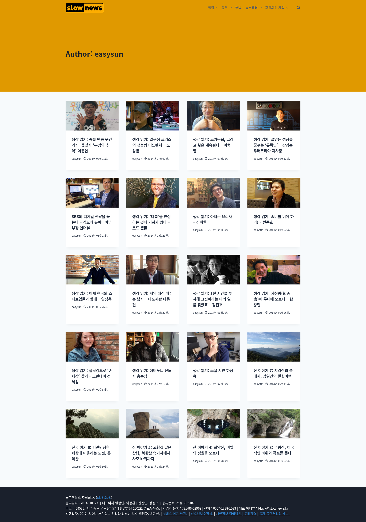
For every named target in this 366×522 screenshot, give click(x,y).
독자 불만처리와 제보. (274, 513)
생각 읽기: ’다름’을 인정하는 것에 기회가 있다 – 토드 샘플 (151, 222)
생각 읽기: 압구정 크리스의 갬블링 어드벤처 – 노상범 (151, 145)
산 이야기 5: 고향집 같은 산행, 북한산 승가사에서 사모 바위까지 (151, 453)
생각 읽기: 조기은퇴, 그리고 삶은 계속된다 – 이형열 (213, 145)
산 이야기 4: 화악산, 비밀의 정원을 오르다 (213, 450)
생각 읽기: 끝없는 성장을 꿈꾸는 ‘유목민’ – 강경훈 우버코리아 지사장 (273, 145)
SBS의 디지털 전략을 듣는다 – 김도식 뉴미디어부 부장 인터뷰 (92, 222)
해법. (238, 7)
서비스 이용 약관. (175, 513)
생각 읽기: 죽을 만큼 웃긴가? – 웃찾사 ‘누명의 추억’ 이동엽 (92, 145)
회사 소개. (104, 497)
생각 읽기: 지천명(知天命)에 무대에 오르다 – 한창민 (273, 299)
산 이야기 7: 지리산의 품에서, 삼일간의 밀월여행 (273, 373)
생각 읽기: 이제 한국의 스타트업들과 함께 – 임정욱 (92, 296)
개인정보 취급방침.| (230, 513)
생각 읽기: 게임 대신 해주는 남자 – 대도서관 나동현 (152, 299)
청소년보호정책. (202, 513)
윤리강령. (250, 513)
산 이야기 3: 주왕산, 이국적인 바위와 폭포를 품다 (274, 450)
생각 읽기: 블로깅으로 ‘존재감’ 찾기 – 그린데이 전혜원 (92, 376)
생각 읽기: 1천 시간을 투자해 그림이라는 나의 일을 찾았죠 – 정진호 (212, 299)
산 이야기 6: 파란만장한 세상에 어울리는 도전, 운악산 (91, 453)
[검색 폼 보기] (298, 8)
